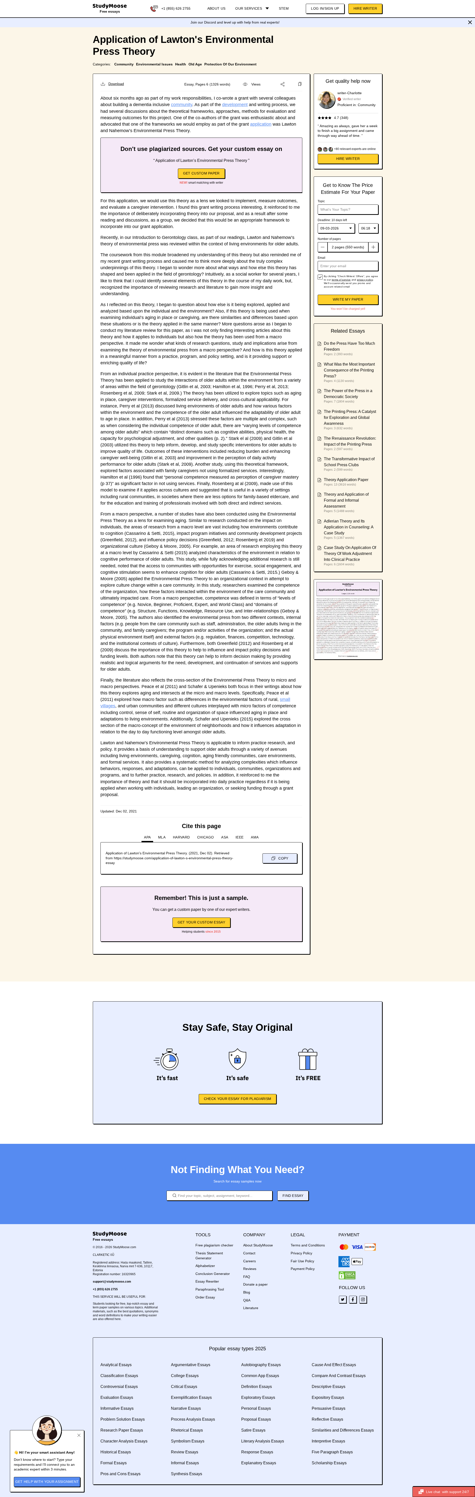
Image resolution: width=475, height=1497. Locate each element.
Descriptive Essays (328, 1386)
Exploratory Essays (258, 1397)
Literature (250, 1308)
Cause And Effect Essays (334, 1365)
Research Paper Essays (121, 1430)
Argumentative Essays (190, 1365)
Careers (249, 1261)
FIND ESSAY (293, 1196)
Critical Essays (184, 1386)
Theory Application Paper (346, 480)
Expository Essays (328, 1397)
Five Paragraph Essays (332, 1452)
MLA (162, 837)
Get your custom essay (201, 922)
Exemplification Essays (191, 1397)
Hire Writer (365, 8)
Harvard (181, 837)
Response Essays (257, 1452)
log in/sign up (325, 8)
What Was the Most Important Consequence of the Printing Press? (349, 370)
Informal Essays (185, 1463)
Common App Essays (260, 1376)
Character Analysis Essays (123, 1441)
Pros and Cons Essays (120, 1474)
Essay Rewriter (207, 1281)
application (260, 124)
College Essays (185, 1376)
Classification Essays (119, 1376)
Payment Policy (303, 1269)
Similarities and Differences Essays (343, 1430)
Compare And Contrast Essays (339, 1376)
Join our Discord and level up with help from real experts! (235, 22)
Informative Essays (117, 1408)
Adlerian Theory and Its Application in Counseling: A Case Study (348, 527)
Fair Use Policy (302, 1261)
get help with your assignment (47, 1482)
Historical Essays (115, 1452)
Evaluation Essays (116, 1397)
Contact (249, 1253)
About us (216, 8)
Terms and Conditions (308, 1245)
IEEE (239, 837)
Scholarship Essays (329, 1463)
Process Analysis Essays (193, 1419)
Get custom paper (201, 173)
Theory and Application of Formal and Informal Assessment (346, 500)
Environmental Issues (154, 64)
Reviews (249, 1269)
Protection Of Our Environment (230, 64)
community (181, 104)
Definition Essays (256, 1386)
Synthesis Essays (186, 1474)
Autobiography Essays (261, 1365)
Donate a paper (255, 1284)
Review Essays (184, 1452)
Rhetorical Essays (187, 1430)
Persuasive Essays (328, 1408)
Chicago (205, 837)
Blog (246, 1292)
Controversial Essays (119, 1386)
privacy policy (365, 279)
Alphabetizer (205, 1266)
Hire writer (348, 159)
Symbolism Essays (187, 1441)
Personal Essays (256, 1408)
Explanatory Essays (258, 1463)
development (235, 104)
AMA (255, 837)
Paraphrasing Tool (209, 1289)
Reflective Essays (327, 1419)
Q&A (246, 1300)
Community (124, 64)
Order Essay (205, 1297)
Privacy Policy (301, 1253)
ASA (224, 837)
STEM (284, 8)
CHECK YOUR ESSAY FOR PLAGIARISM (237, 1099)
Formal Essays (113, 1463)
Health (180, 64)
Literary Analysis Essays (262, 1441)
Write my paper (348, 299)
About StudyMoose (258, 1245)
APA (147, 837)
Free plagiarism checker (214, 1245)
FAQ (246, 1277)
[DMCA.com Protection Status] (347, 1275)
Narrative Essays (186, 1408)
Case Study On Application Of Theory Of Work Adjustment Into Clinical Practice (350, 554)
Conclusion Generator (212, 1274)
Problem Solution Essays (122, 1419)
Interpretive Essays (328, 1441)
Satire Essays (253, 1430)
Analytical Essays (116, 1365)
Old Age (195, 64)
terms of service (341, 279)
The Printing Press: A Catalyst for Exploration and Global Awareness (350, 417)
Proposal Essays (256, 1419)
